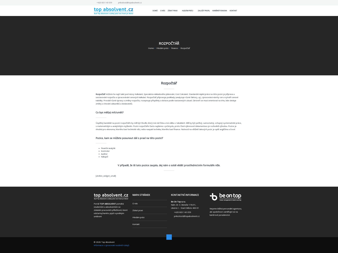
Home (151, 48)
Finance (174, 48)
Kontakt (136, 224)
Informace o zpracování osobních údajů (111, 245)
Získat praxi (137, 210)
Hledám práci (162, 48)
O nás (135, 203)
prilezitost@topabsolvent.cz (130, 2)
